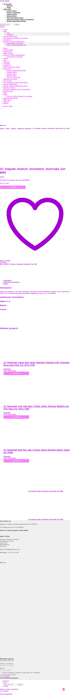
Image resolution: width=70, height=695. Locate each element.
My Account (7, 4)
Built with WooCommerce (12, 678)
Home (5, 29)
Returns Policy (12, 16)
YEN (35, 264)
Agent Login (7, 51)
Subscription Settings (10, 98)
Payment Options (9, 88)
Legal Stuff (7, 9)
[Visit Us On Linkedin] (46, 113)
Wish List (6, 101)
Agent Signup (8, 53)
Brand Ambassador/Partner (16, 21)
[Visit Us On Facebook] (24, 113)
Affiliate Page (8, 50)
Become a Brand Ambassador (14, 41)
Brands (5, 58)
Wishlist (5, 103)
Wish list (9, 6)
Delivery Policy (12, 14)
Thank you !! (7, 100)
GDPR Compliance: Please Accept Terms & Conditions (21, 673)
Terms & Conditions (13, 12)
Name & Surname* (6, 663)
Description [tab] (7, 280)
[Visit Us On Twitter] (29, 113)
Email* (2, 668)
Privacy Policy (11, 11)
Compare (6, 63)
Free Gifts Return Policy (15, 18)
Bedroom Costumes (24, 128)
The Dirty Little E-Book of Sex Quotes (19, 96)
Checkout (10, 35)
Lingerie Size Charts (10, 36)
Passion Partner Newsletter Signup (15, 86)
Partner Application (10, 84)
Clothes (13, 128)
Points (9, 7)
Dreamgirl (6, 369)
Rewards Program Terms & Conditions (20, 19)
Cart (8, 33)
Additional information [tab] (11, 282)
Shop (5, 31)
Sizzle (5, 94)
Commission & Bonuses (15, 43)
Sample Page (8, 91)
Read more (12, 371)
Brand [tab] (5, 284)
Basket (5, 686)
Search (17, 24)
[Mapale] (6, 277)
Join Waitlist (12, 187)
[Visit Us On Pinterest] (40, 113)
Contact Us (7, 40)
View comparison (6, 694)
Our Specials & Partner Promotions (15, 38)
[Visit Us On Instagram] (35, 113)
